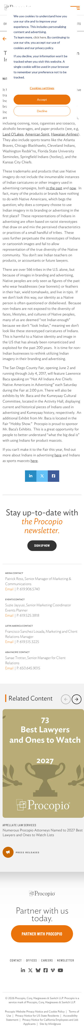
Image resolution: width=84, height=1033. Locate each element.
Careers (47, 960)
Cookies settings (42, 88)
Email (9, 589)
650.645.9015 (30, 668)
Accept (42, 99)
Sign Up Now (42, 546)
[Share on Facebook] (53, 476)
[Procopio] (42, 893)
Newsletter (65, 960)
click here (39, 37)
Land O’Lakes (13, 134)
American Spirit (37, 134)
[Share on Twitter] (42, 476)
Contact (16, 960)
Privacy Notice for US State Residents (37, 1015)
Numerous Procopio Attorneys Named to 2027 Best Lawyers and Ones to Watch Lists (43, 832)
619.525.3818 (29, 615)
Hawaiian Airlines (64, 134)
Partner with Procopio (42, 933)
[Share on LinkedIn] (30, 476)
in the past (54, 188)
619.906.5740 (30, 589)
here (58, 455)
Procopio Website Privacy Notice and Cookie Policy (35, 1011)
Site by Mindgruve (50, 1023)
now (73, 188)
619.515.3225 (29, 642)
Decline (42, 111)
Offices (31, 960)
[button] (66, 699)
